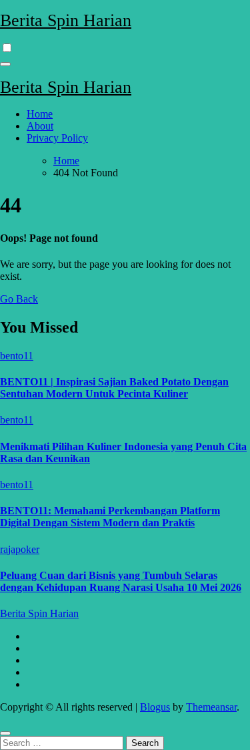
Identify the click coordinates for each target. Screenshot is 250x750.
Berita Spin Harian (65, 20)
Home (40, 114)
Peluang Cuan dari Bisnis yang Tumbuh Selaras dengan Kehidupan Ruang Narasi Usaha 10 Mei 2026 (120, 581)
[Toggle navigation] (5, 64)
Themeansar (211, 707)
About (40, 126)
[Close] (5, 733)
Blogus (155, 707)
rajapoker (19, 549)
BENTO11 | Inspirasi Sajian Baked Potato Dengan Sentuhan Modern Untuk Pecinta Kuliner (114, 387)
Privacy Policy (57, 138)
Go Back (19, 299)
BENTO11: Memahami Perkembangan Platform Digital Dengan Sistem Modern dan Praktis (110, 516)
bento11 (16, 355)
